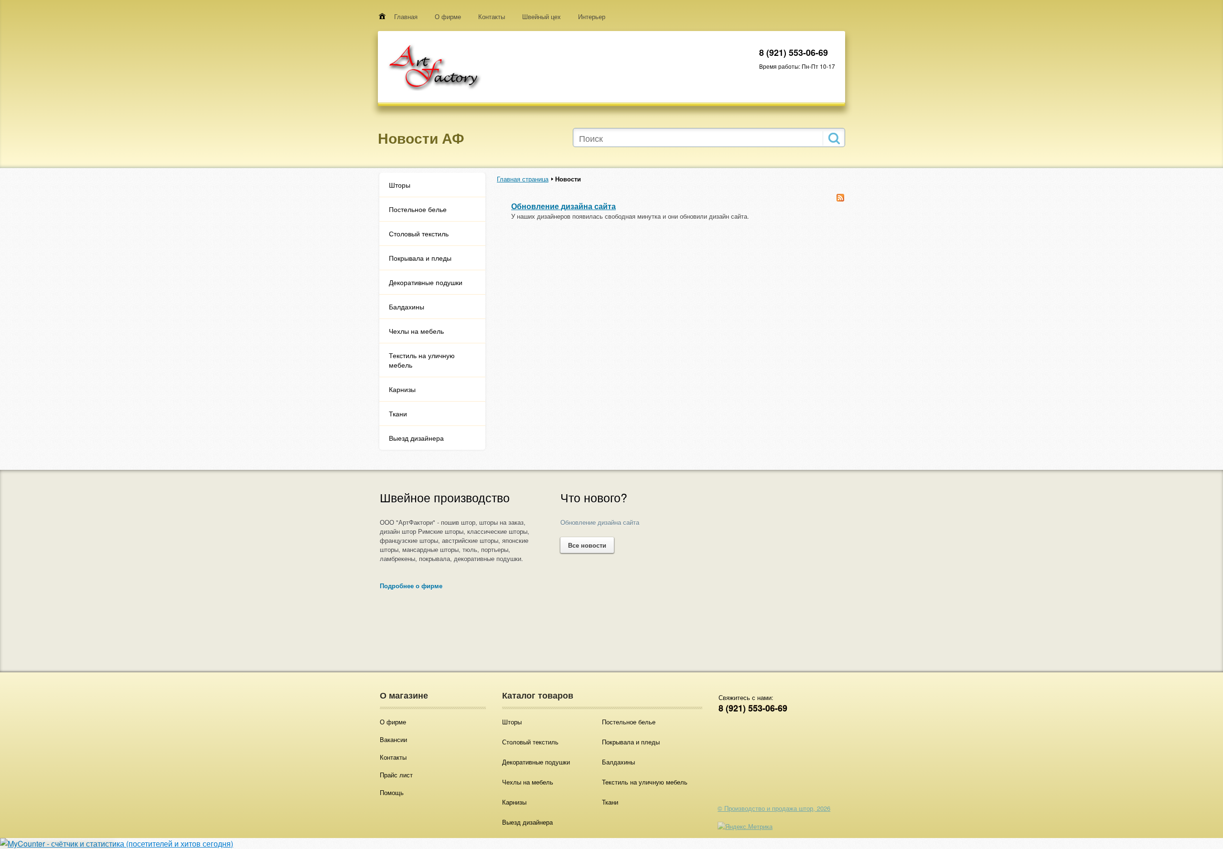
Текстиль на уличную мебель (422, 360)
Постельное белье (418, 209)
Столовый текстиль (419, 233)
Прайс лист (396, 774)
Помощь (392, 792)
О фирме (448, 16)
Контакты (491, 16)
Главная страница (522, 178)
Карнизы (402, 389)
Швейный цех (541, 16)
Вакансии (393, 739)
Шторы (399, 185)
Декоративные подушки (425, 282)
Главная (406, 16)
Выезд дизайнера (416, 438)
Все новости (587, 545)
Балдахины (406, 306)
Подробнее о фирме (411, 585)
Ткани (398, 413)
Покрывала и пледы (420, 258)
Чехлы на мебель (416, 331)
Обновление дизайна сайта (563, 206)
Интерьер (591, 16)
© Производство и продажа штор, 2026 (774, 808)
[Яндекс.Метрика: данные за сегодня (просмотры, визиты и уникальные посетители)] (745, 826)
